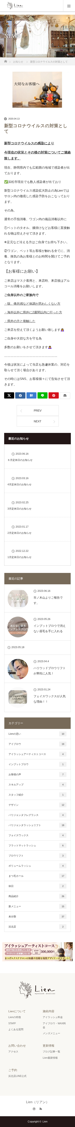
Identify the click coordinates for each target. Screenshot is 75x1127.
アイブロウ (36, 744)
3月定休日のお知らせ (19, 508)
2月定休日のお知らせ (19, 532)
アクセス (13, 1051)
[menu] (69, 6)
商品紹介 (36, 896)
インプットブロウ (36, 764)
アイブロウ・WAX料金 (54, 1025)
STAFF (12, 1023)
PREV (37, 410)
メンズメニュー (51, 1033)
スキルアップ (36, 784)
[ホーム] (5, 60)
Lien (45, 1121)
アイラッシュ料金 (53, 1017)
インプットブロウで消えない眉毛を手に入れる (50, 628)
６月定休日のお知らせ (20, 460)
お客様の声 (36, 774)
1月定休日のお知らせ (19, 557)
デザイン (36, 804)
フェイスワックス (36, 835)
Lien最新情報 (50, 1057)
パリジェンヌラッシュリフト (36, 825)
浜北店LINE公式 (17, 1076)
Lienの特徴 (14, 1017)
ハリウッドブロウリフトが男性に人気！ (50, 670)
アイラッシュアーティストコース (36, 754)
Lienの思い (36, 733)
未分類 (36, 916)
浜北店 (36, 926)
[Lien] (37, 997)
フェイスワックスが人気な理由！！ (50, 699)
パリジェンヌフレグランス (36, 815)
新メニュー (36, 906)
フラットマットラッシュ (36, 845)
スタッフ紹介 (36, 794)
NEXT (37, 421)
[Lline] (43, 395)
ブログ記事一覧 (51, 1051)
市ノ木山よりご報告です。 (48, 600)
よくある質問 (15, 1029)
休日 (36, 886)
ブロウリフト (36, 855)
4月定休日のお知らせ (19, 484)
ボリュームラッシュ (36, 865)
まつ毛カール (36, 876)
